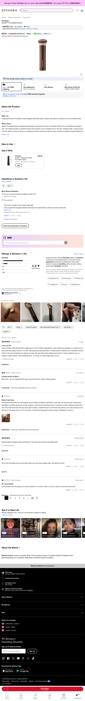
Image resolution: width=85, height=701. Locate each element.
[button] (31, 33)
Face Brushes (26, 17)
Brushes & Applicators (14, 17)
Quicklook (6, 161)
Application (22, 28)
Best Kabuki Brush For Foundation (13, 557)
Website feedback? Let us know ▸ (42, 566)
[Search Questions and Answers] (3, 186)
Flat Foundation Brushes (40, 555)
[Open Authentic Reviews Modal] (20, 293)
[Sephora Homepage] (9, 10)
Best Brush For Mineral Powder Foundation (39, 557)
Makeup (4, 17)
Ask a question (18, 26)
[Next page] (37, 498)
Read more (7, 210)
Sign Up (32, 651)
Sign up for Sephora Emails (11, 647)
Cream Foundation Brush (22, 555)
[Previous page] (2, 498)
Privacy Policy (6, 681)
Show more (5, 134)
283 (32, 498)
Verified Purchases (31, 327)
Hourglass (5, 21)
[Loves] (77, 10)
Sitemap (31, 681)
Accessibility (23, 681)
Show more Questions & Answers (15, 226)
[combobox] (46, 10)
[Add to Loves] (81, 75)
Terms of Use (15, 681)
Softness (35, 28)
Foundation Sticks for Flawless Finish (61, 555)
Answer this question (10, 219)
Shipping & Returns (9, 96)
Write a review (78, 254)
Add (18, 165)
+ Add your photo (7, 515)
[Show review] (10, 312)
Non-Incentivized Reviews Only (49, 327)
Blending (29, 28)
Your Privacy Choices (41, 681)
